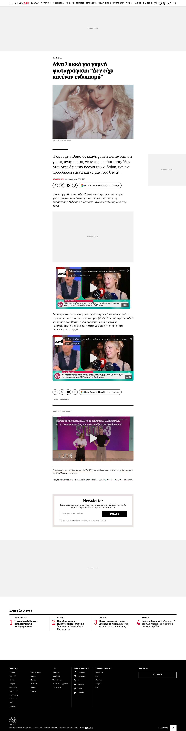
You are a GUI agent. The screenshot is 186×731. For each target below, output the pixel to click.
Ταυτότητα (56, 676)
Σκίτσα (33, 680)
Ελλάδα (12, 672)
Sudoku (102, 480)
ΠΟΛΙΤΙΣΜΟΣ (104, 3)
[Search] (175, 3)
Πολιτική (12, 676)
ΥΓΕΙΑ (129, 3)
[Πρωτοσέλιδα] (155, 3)
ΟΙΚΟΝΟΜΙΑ (58, 3)
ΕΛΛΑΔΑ (35, 3)
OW (97, 687)
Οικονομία (13, 687)
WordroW (112, 480)
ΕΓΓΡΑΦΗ (157, 675)
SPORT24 (99, 676)
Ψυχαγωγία (13, 695)
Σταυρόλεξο (92, 480)
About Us (56, 672)
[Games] (169, 3)
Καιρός (137, 3)
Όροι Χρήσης (57, 680)
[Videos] (160, 3)
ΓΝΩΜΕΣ (80, 3)
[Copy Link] (75, 185)
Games (65, 480)
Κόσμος (12, 680)
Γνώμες (12, 684)
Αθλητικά (12, 699)
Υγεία (11, 702)
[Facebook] (55, 185)
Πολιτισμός (13, 691)
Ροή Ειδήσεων (36, 672)
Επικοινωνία (57, 687)
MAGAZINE (91, 3)
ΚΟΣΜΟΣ (70, 3)
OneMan (99, 680)
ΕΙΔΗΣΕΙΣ (147, 3)
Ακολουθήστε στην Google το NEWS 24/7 (73, 470)
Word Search (125, 480)
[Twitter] (61, 185)
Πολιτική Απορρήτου (60, 684)
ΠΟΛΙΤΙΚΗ (45, 3)
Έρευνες (12, 706)
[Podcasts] (164, 3)
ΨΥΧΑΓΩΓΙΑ (118, 3)
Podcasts (34, 684)
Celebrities (57, 58)
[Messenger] (68, 185)
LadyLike (99, 684)
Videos (33, 687)
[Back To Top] (173, 728)
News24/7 (99, 672)
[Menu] (11, 3)
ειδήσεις (124, 470)
